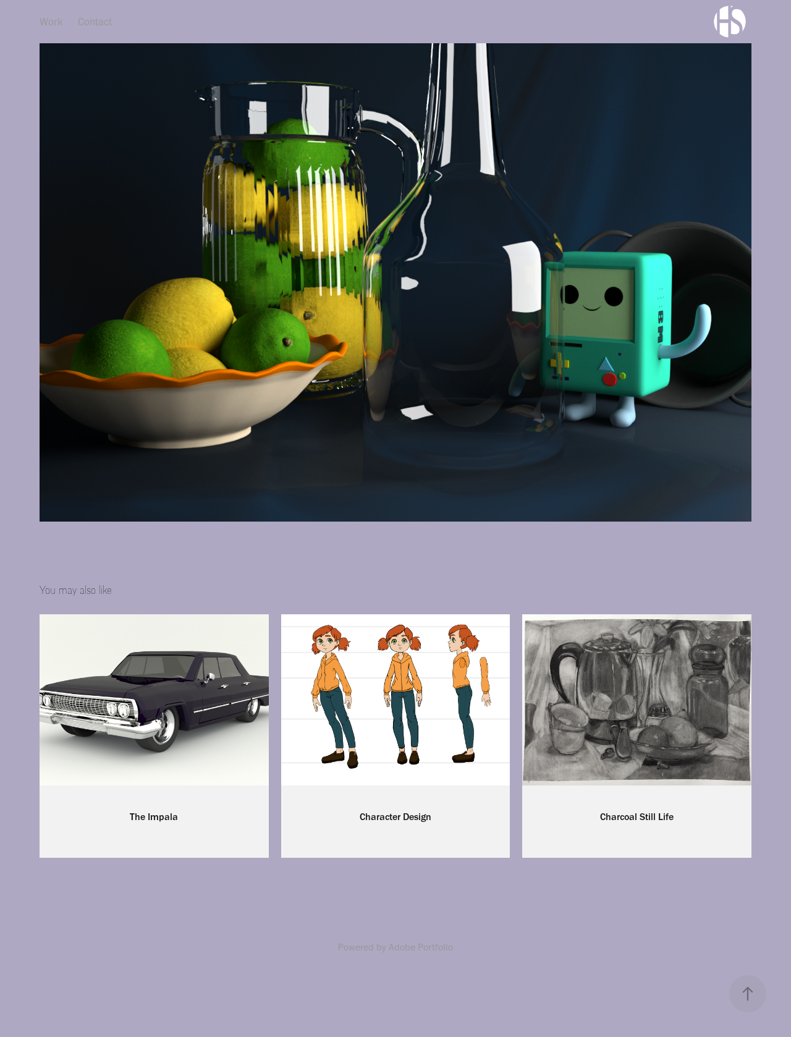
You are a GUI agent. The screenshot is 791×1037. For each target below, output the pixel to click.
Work (51, 21)
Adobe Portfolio (421, 947)
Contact (95, 21)
